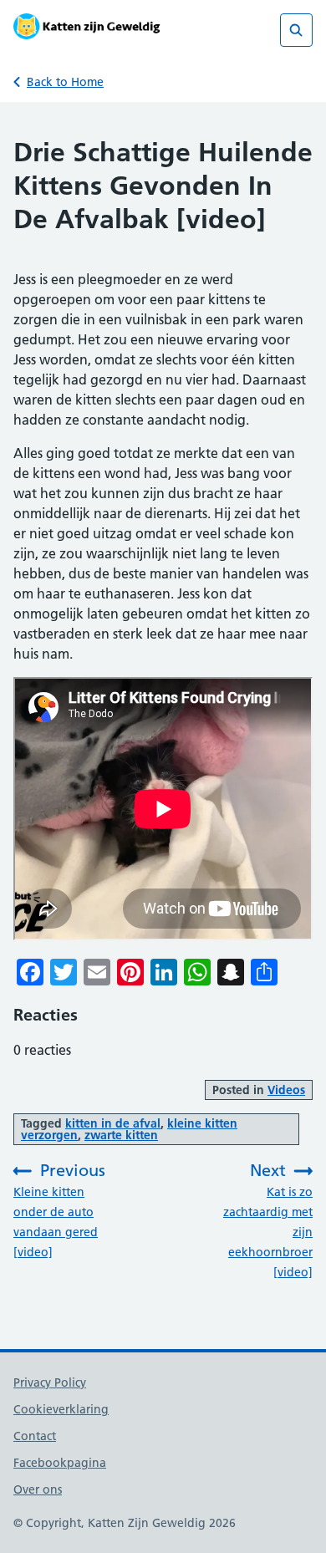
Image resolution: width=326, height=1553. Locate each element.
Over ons (37, 1489)
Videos (286, 1089)
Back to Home (65, 81)
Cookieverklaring (61, 1409)
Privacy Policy (49, 1382)
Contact (34, 1436)
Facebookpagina (59, 1462)
